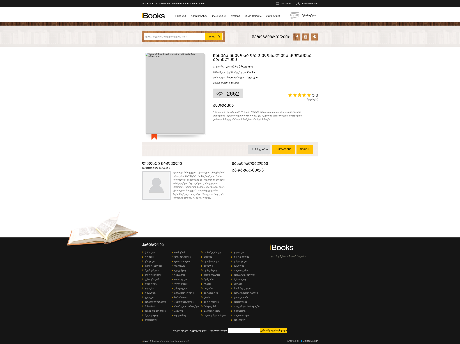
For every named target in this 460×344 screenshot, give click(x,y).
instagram (305, 37)
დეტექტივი (180, 270)
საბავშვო (179, 275)
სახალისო (240, 320)
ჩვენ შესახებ (199, 16)
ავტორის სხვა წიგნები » (156, 168)
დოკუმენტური (212, 275)
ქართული (219, 77)
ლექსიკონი (181, 284)
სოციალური (241, 270)
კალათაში (283, 150)
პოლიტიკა (180, 279)
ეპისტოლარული (184, 293)
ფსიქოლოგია (212, 261)
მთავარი (181, 16)
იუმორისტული (153, 275)
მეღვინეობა (211, 293)
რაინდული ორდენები (187, 306)
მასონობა (150, 306)
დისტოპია (151, 293)
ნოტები (238, 284)
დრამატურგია (182, 257)
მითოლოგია (211, 302)
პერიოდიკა (240, 279)
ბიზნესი (208, 266)
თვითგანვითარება (215, 315)
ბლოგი (235, 16)
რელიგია (252, 77)
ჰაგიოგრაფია (236, 77)
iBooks (251, 72)
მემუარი (208, 279)
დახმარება (219, 16)
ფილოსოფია (182, 261)
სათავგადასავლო (244, 275)
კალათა (286, 3)
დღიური (149, 288)
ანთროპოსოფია (184, 302)
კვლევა (149, 297)
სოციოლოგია (242, 315)
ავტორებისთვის (218, 330)
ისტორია (239, 266)
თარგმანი (180, 252)
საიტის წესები (180, 330)
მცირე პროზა (241, 257)
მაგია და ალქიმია (155, 311)
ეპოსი (207, 297)
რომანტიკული (242, 288)
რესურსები (273, 16)
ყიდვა (304, 150)
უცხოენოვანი (152, 279)
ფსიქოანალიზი (153, 266)
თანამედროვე (212, 252)
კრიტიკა (150, 261)
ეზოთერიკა (240, 302)
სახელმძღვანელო (155, 302)
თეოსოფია (240, 311)
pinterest (314, 37)
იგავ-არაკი (180, 315)
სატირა (208, 288)
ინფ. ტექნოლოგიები (246, 293)
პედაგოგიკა (152, 315)
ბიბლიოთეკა (253, 16)
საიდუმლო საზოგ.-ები (246, 306)
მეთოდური (151, 320)
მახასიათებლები (250, 164)
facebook (296, 37)
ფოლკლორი (241, 297)
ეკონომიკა (151, 284)
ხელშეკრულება (198, 330)
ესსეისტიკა (240, 261)
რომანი (149, 257)
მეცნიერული (152, 270)
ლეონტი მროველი (239, 66)
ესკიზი (207, 284)
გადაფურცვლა (248, 170)
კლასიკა (239, 252)
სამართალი (181, 297)
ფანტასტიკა (211, 270)
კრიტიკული (181, 288)
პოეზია (208, 257)
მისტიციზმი (210, 306)
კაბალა (178, 311)
